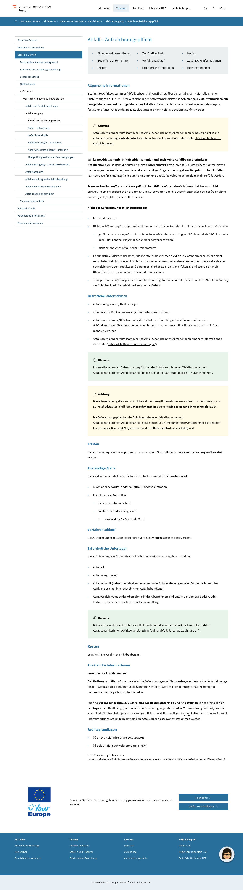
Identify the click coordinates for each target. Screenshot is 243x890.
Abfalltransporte (34, 171)
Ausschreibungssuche (136, 858)
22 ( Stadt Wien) (131, 519)
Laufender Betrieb (29, 76)
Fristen (101, 68)
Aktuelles (104, 8)
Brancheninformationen (30, 223)
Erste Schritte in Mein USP (193, 858)
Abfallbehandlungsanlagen (39, 193)
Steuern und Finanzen (82, 851)
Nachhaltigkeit (27, 84)
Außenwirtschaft (26, 208)
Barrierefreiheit (127, 882)
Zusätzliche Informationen (204, 60)
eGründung (130, 851)
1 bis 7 (100, 745)
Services (138, 8)
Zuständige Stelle (153, 53)
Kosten (191, 53)
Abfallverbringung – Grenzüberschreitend (47, 164)
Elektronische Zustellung (83, 858)
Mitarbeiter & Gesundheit (30, 47)
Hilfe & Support (182, 8)
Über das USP (158, 8)
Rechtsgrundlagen (199, 68)
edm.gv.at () (105, 197)
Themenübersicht (79, 845)
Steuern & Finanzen (27, 40)
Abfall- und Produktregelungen (42, 106)
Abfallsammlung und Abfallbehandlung (46, 179)
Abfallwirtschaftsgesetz (121, 737)
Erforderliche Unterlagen (158, 68)
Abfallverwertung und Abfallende (43, 186)
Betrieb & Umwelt (30, 21)
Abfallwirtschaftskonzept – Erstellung (48, 149)
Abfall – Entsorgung (38, 128)
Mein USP (129, 845)
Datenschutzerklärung (103, 882)
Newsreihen (21, 851)
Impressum (145, 882)
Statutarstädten (111, 511)
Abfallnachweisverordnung (122, 745)
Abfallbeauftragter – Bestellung (44, 142)
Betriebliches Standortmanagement (39, 62)
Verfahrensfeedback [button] (202, 806)
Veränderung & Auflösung (31, 215)
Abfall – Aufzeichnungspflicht (44, 120)
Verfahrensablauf (153, 60)
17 (98, 737)
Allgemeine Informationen (113, 53)
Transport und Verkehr (32, 201)
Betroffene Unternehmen (113, 60)
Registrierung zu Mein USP (193, 851)
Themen (121, 8)
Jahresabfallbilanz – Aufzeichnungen (131, 344)
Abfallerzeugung (115, 21)
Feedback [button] (201, 798)
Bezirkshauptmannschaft (114, 503)
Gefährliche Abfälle (38, 135)
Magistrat (129, 511)
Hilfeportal (185, 845)
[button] (227, 854)
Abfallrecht (50, 21)
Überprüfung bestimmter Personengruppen (51, 157)
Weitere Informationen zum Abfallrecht (81, 21)
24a (103, 737)
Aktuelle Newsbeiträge (27, 845)
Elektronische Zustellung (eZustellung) (40, 69)
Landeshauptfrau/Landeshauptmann (143, 487)
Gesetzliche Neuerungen (28, 858)
